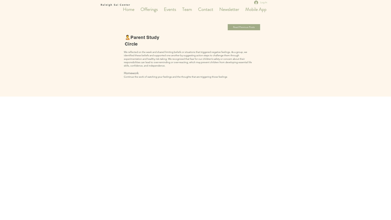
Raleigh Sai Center (115, 4)
